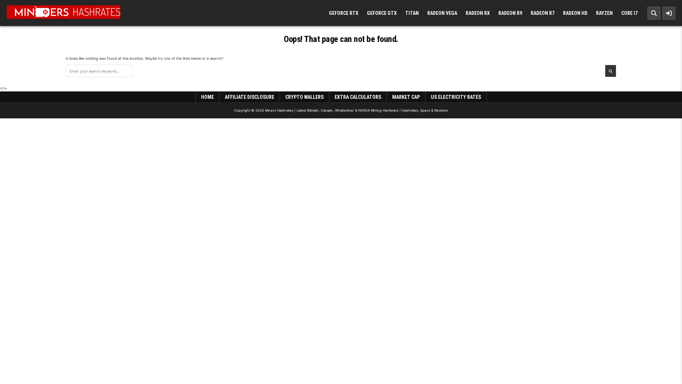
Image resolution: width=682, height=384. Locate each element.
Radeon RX (478, 13)
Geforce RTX (343, 13)
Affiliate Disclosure (249, 97)
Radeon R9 (510, 13)
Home (207, 97)
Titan (412, 13)
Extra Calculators (358, 97)
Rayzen (604, 13)
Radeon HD (575, 13)
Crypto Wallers (304, 97)
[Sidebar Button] (668, 13)
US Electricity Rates (456, 97)
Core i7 (629, 13)
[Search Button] (654, 13)
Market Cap (406, 97)
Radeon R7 (542, 13)
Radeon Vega (442, 13)
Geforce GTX (382, 13)
